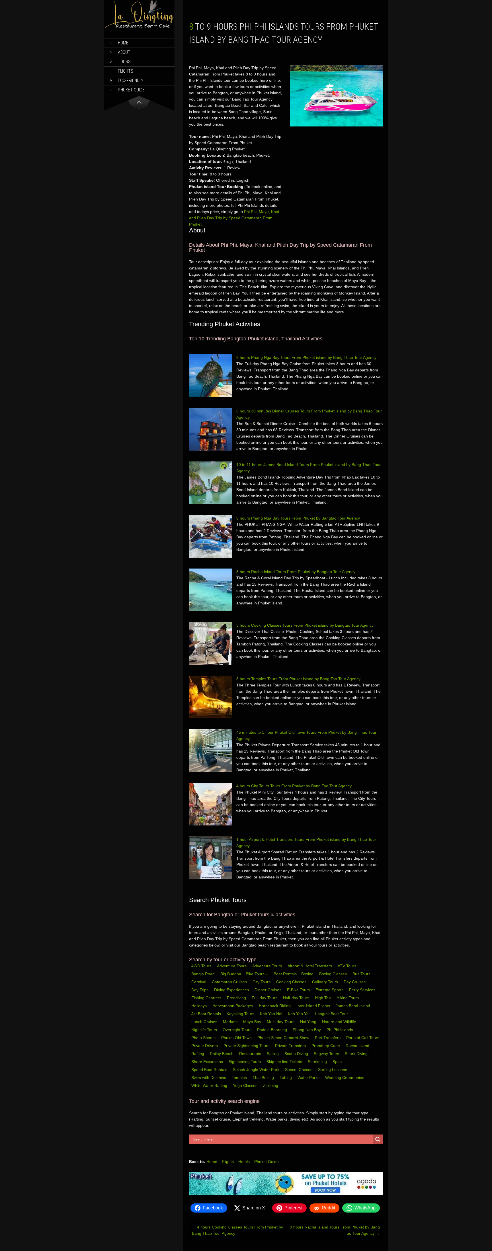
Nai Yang (308, 1021)
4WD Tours (201, 966)
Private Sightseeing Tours (247, 1045)
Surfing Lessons (333, 1069)
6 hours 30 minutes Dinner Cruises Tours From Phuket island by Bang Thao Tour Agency (309, 414)
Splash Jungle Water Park (256, 1069)
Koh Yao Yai (299, 1013)
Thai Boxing (264, 1077)
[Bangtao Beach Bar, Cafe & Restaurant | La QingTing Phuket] (139, 27)
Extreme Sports (330, 990)
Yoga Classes (246, 1085)
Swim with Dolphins (209, 1077)
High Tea (323, 998)
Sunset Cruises (299, 1069)
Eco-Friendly (131, 80)
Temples (240, 1077)
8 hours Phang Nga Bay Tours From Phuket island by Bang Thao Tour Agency (306, 357)
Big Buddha (230, 974)
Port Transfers (328, 1037)
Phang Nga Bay (307, 1029)
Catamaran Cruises (230, 982)
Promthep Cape (326, 1045)
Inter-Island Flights (313, 1005)
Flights (125, 71)
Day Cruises (355, 982)
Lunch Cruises (204, 1021)
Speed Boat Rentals (209, 1069)
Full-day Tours (265, 998)
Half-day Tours (296, 998)
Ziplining (270, 1085)
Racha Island (358, 1045)
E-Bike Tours (299, 990)
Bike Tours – (257, 974)
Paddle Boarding (272, 1029)
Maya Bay (252, 1021)
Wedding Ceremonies (345, 1077)
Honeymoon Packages (233, 1005)
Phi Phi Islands (340, 1029)
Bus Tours (362, 974)
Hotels (244, 1161)
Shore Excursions (207, 1061)
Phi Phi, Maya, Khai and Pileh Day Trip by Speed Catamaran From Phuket (234, 217)
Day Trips (200, 990)
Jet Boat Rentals (206, 1013)
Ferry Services (362, 990)
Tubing (286, 1077)
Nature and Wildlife (339, 1021)
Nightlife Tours (204, 1029)
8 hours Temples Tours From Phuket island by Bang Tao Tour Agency (298, 678)
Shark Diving (357, 1053)
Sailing (273, 1053)
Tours (124, 61)
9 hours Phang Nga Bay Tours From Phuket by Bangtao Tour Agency (298, 518)
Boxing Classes (333, 974)
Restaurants (250, 1053)
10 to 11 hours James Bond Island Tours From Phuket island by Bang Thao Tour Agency (308, 467)
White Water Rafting (209, 1085)
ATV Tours (347, 966)
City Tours (262, 982)
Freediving (237, 998)
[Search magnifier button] (378, 1139)
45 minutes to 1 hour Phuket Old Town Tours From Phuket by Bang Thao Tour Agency (306, 735)
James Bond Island (353, 1005)
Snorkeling (318, 1061)
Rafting (198, 1053)
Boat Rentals (285, 974)
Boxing (308, 974)
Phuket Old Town (237, 1037)
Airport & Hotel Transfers (310, 966)
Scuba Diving (296, 1053)
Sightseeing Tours (245, 1061)
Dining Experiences (232, 990)
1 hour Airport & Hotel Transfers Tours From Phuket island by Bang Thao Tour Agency (306, 842)
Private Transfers (291, 1045)
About (124, 52)
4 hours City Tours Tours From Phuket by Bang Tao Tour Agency (294, 786)
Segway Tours (327, 1053)
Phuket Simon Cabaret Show (283, 1037)
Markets (231, 1021)
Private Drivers (205, 1045)
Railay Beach (222, 1053)
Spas (338, 1061)
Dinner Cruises (268, 990)
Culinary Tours (325, 982)
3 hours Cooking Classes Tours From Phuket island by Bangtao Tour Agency (305, 625)
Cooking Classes (292, 982)
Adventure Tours (232, 966)
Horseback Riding (275, 1005)
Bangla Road (203, 974)
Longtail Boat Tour (332, 1013)
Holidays (199, 1005)
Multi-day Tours (281, 1021)
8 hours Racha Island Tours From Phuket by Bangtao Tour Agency (295, 571)
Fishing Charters (206, 998)
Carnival (199, 982)
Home (123, 43)
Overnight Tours (238, 1029)
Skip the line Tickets (284, 1061)
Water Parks (309, 1077)
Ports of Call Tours (363, 1037)
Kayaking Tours (241, 1013)
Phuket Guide (266, 1161)
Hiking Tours (348, 998)
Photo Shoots (204, 1037)
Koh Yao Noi (271, 1013)
